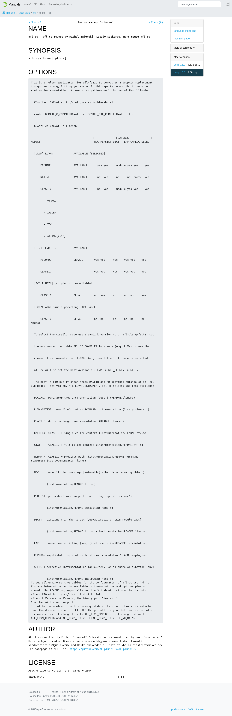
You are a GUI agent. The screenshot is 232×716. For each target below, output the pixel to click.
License (199, 709)
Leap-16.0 (179, 64)
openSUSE (30, 4)
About (42, 4)
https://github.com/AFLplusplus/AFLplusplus (102, 649)
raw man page (182, 38)
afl (34, 13)
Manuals (10, 13)
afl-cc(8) (36, 22)
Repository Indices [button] (59, 4)
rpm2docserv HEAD (181, 709)
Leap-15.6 (24, 13)
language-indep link (185, 31)
